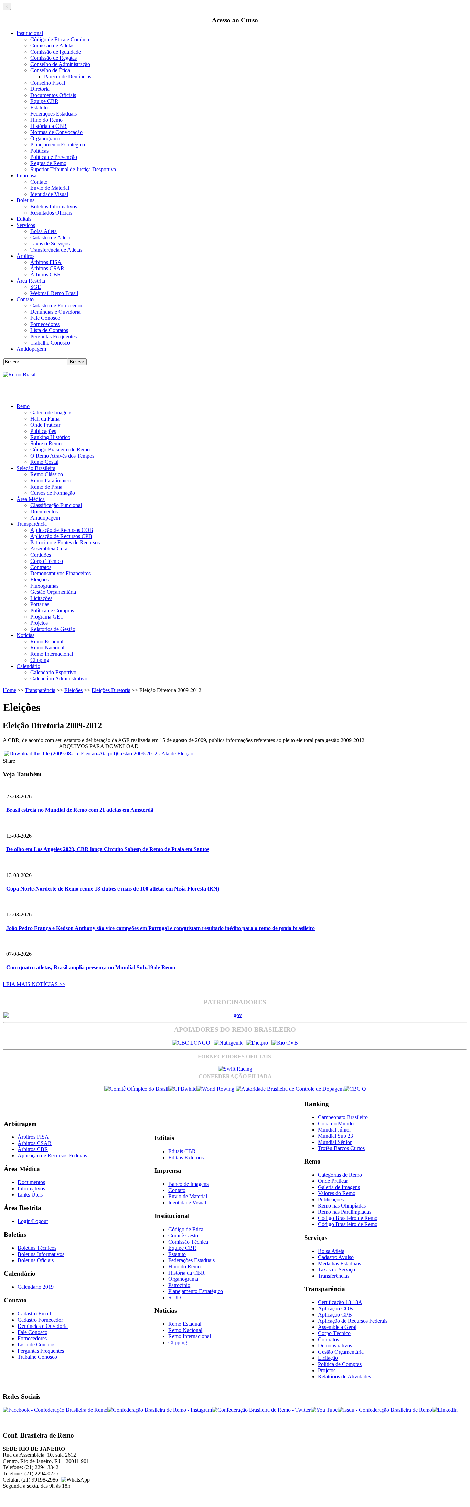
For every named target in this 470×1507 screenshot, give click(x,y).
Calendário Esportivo (53, 672)
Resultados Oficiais (51, 213)
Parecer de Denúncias (67, 76)
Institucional (30, 33)
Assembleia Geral (49, 549)
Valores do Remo (336, 1193)
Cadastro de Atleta (50, 237)
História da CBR (48, 126)
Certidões (40, 555)
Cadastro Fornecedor (40, 1320)
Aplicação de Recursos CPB (61, 536)
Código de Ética (185, 1229)
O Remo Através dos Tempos (62, 456)
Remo (23, 406)
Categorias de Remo (340, 1175)
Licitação (328, 1358)
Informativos (31, 1188)
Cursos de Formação (52, 493)
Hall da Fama (45, 419)
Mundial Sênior (335, 1142)
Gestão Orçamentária (53, 592)
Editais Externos (186, 1157)
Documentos (44, 511)
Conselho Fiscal (47, 83)
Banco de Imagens (188, 1184)
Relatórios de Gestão (52, 629)
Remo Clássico (46, 474)
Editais (24, 219)
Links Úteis (30, 1195)
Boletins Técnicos (37, 1248)
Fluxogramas (44, 586)
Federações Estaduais (53, 114)
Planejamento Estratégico (57, 145)
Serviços (26, 225)
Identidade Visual (49, 194)
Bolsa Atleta (43, 231)
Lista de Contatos (49, 330)
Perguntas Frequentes (53, 336)
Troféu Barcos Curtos (341, 1148)
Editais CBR (182, 1151)
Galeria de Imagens (51, 412)
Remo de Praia (46, 487)
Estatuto (39, 107)
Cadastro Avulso (336, 1257)
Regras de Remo (48, 163)
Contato (38, 182)
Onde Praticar (45, 425)
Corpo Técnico (46, 561)
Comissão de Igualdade (55, 52)
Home (9, 690)
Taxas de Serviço (336, 1270)
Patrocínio (179, 1285)
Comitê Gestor (184, 1235)
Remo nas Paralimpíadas (344, 1212)
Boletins (25, 200)
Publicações (43, 431)
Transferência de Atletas (56, 250)
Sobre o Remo (46, 443)
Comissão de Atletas (52, 45)
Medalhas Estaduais (339, 1263)
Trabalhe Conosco (50, 343)
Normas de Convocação (56, 132)
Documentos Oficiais (53, 95)
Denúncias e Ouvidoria (55, 312)
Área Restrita (31, 281)
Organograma (45, 138)
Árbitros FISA (46, 262)
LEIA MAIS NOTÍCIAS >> (34, 984)
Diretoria (40, 89)
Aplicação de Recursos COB (61, 530)
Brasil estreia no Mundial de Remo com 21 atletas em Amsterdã (79, 810)
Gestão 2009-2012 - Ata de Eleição (155, 753)
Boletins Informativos (53, 206)
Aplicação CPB (335, 1315)
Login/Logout (33, 1221)
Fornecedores (45, 324)
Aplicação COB (335, 1308)
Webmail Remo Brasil (54, 293)
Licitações (41, 598)
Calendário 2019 (36, 1287)
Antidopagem (31, 349)
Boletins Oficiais (36, 1260)
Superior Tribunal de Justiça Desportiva (73, 169)
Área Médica (31, 499)
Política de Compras (52, 610)
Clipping (39, 660)
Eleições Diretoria (111, 690)
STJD (174, 1297)
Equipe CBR (44, 101)
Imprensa (26, 175)
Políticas (39, 151)
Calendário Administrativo (58, 678)
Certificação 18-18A (340, 1302)
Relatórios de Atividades (344, 1376)
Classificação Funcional (56, 505)
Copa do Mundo (336, 1123)
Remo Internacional (51, 654)
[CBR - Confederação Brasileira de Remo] (19, 375)
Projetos (39, 623)
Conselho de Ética (50, 70)
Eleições (39, 579)
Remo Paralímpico (50, 480)
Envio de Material (49, 188)
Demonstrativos (335, 1345)
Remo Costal (44, 462)
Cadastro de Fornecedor (56, 305)
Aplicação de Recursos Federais (52, 1155)
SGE (35, 287)
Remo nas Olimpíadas (342, 1206)
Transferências (333, 1276)
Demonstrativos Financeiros (60, 573)
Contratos (40, 567)
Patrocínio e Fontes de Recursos (65, 542)
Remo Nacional (47, 648)
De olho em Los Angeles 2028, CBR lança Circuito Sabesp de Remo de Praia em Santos (107, 849)
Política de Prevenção (53, 157)
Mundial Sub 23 (335, 1136)
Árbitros (25, 256)
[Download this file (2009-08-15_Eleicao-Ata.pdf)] (60, 753)
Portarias (39, 604)
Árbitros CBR (45, 274)
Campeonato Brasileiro (343, 1117)
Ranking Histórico (50, 437)
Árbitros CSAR (47, 268)
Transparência (32, 524)
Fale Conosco (45, 318)
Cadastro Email (34, 1314)
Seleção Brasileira (36, 468)
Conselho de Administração (60, 64)
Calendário (28, 666)
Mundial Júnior (334, 1130)
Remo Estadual (46, 641)
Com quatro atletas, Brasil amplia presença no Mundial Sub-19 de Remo (90, 967)
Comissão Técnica (188, 1242)
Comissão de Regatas (53, 58)
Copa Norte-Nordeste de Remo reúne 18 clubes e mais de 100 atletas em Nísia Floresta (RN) (112, 889)
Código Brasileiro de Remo (60, 449)
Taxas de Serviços (50, 244)
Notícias (25, 635)
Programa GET (47, 617)
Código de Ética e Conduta (59, 39)
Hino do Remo (46, 120)
